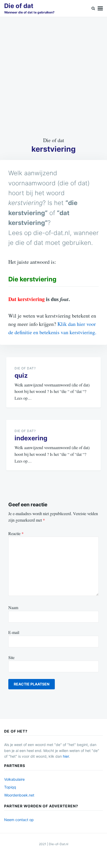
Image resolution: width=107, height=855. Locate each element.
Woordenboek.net (19, 795)
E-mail (13, 632)
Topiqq (10, 787)
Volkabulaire (14, 779)
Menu (100, 8)
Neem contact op (19, 819)
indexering (31, 438)
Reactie (16, 533)
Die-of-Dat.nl (58, 844)
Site (11, 657)
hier (66, 756)
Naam (13, 607)
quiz (21, 375)
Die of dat (18, 6)
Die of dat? (25, 368)
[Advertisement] (53, 76)
